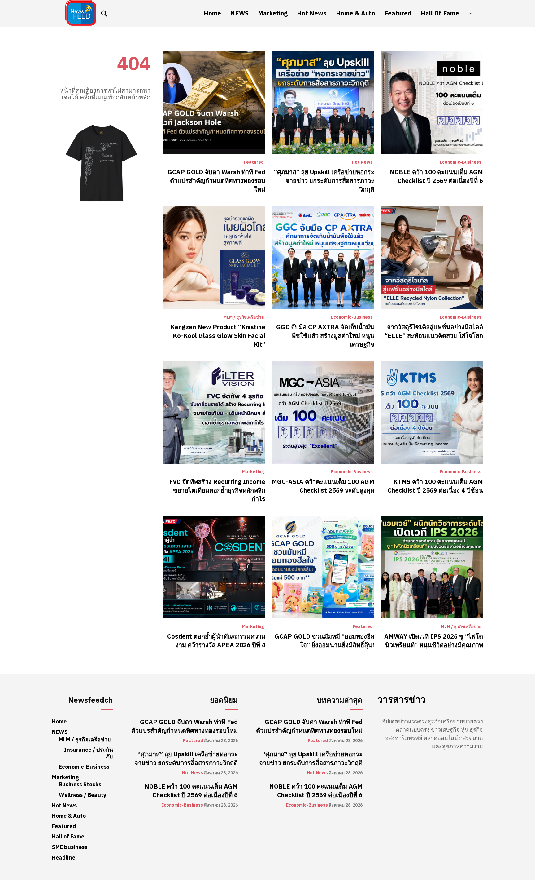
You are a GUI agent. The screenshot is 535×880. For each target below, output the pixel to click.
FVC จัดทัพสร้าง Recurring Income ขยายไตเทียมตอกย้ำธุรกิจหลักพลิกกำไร (217, 490)
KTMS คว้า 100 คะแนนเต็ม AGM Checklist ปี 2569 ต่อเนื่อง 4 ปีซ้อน (435, 486)
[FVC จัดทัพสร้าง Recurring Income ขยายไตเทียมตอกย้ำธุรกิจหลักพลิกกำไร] (214, 412)
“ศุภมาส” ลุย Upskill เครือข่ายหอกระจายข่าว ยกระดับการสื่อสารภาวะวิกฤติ (324, 180)
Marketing (253, 472)
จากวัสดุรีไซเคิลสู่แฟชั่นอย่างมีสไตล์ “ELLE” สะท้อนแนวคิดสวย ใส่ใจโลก (434, 331)
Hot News (362, 162)
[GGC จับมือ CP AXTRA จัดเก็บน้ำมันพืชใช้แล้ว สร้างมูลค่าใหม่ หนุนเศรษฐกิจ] (323, 257)
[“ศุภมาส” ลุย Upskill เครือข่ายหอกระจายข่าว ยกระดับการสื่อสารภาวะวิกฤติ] (323, 102)
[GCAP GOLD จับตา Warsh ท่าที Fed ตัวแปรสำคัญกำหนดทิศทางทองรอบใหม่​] (214, 102)
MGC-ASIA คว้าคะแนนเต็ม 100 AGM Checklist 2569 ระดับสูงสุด (323, 486)
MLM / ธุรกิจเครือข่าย (243, 317)
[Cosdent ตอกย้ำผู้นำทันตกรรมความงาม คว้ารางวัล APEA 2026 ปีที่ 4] (214, 567)
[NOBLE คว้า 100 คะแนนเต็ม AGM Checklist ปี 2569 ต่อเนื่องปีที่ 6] (432, 102)
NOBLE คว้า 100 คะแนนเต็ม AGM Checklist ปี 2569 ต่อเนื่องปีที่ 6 (436, 176)
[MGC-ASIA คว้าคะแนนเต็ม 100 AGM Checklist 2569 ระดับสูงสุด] (323, 412)
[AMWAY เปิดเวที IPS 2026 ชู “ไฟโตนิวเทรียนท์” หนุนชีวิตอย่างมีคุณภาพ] (432, 567)
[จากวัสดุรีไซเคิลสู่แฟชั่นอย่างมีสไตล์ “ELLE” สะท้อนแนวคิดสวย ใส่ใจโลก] (432, 257)
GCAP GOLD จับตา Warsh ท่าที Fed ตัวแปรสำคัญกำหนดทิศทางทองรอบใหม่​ (216, 180)
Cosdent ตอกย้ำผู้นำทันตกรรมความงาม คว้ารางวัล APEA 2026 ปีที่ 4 (216, 641)
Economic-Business (460, 162)
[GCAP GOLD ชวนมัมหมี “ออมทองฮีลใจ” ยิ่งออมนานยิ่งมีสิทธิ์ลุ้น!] (323, 567)
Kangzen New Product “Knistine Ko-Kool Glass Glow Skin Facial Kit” (217, 335)
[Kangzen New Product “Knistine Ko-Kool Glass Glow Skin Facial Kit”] (214, 257)
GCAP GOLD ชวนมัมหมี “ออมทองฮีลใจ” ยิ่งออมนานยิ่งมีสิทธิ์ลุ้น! (324, 641)
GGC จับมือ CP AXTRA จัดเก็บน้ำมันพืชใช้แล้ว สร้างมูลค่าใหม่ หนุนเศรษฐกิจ (325, 335)
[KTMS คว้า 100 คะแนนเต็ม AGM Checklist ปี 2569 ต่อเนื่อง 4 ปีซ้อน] (432, 412)
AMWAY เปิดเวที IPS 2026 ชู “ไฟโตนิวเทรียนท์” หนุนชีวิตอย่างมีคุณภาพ (433, 641)
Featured (254, 162)
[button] (104, 13)
